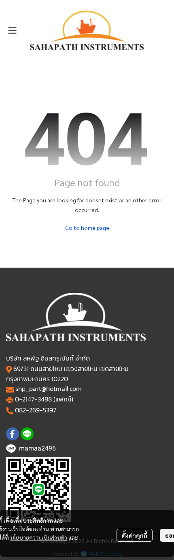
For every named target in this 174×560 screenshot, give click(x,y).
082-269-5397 (35, 410)
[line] (27, 433)
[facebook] (12, 433)
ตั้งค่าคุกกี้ (134, 535)
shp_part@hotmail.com (48, 388)
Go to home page (87, 227)
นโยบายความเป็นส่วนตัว (38, 537)
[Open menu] (12, 30)
